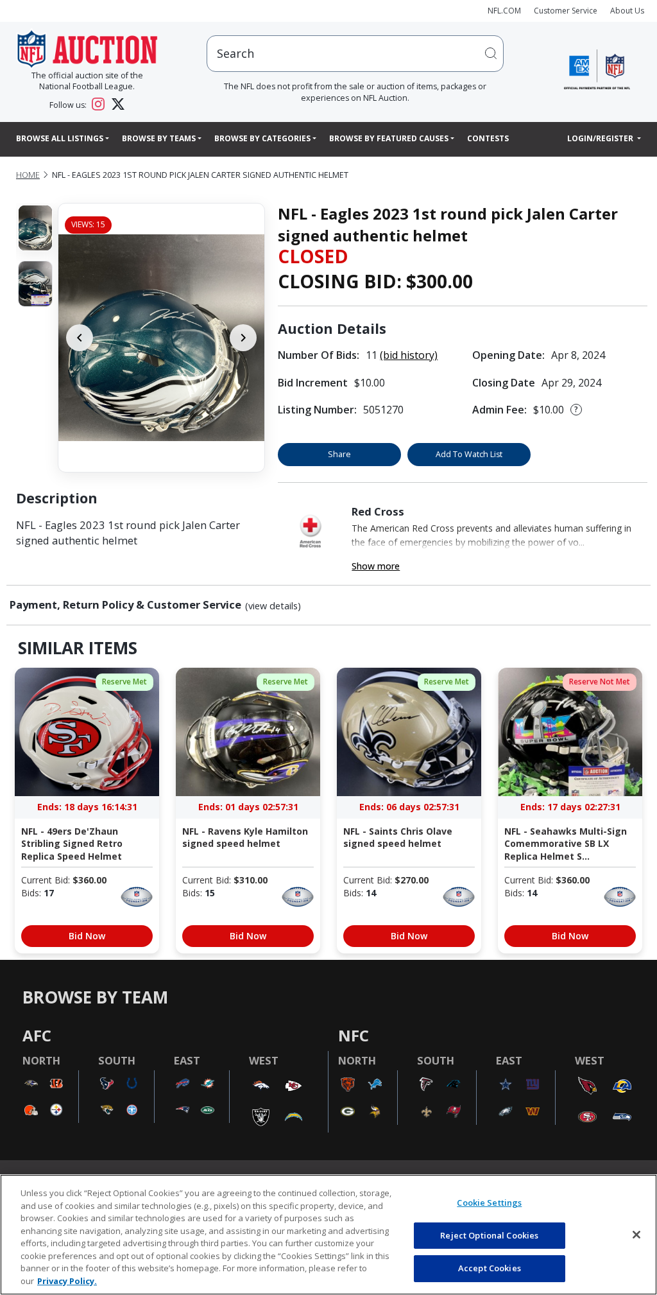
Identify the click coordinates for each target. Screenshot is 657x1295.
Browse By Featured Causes (388, 138)
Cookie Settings (489, 1202)
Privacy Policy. (67, 1281)
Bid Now (87, 936)
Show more (376, 566)
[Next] (243, 337)
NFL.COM (504, 10)
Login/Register (601, 138)
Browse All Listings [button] (59, 138)
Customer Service (565, 10)
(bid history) (409, 355)
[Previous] (79, 337)
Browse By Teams (159, 138)
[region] (328, 1234)
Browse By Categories (262, 138)
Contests (488, 138)
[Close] (636, 1235)
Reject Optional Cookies (489, 1235)
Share (339, 454)
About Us (627, 10)
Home (28, 174)
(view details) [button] (273, 606)
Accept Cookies (489, 1268)
